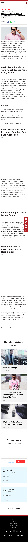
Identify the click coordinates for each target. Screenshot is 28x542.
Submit (20, 461)
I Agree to (9, 461)
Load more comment (14, 508)
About (14, 521)
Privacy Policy (14, 525)
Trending (6, 25)
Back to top (14, 345)
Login (12, 443)
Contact (14, 527)
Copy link (20, 21)
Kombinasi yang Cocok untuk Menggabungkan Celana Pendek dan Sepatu (12, 117)
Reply (6, 480)
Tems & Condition (14, 523)
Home (14, 519)
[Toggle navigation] (2, 3)
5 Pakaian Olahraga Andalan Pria (11, 123)
